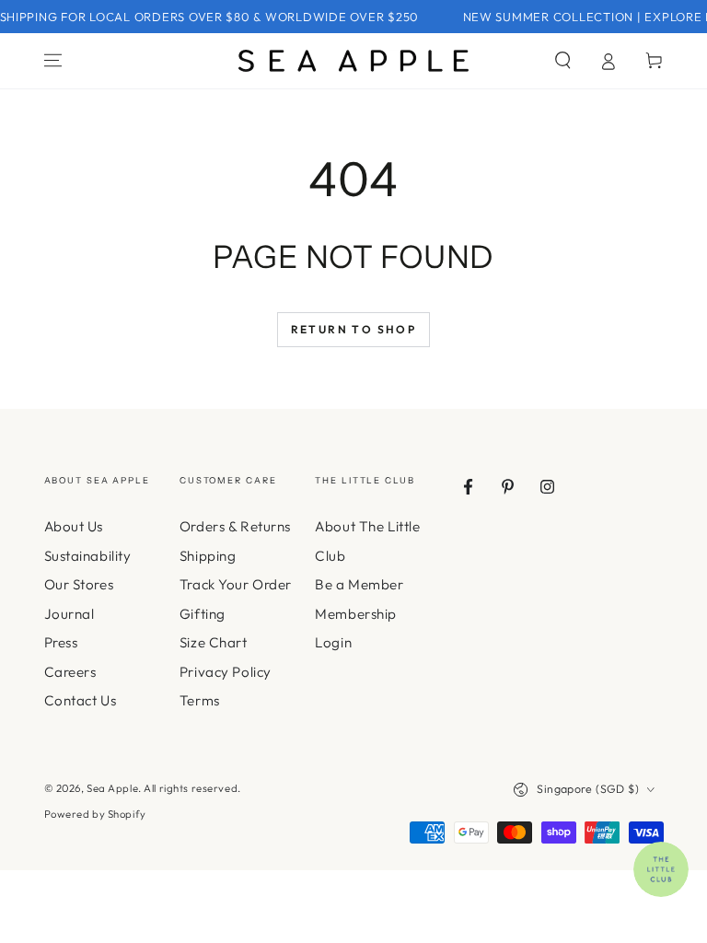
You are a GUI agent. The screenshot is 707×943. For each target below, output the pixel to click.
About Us (74, 526)
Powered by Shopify (95, 814)
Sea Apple (112, 788)
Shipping (208, 556)
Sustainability (88, 556)
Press (61, 642)
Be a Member (359, 584)
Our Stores (79, 584)
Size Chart (214, 642)
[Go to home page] (353, 61)
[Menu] (52, 60)
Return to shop (354, 329)
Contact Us (80, 700)
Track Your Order (236, 584)
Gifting (203, 614)
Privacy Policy (226, 672)
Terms (200, 700)
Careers (70, 672)
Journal (69, 614)
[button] (562, 60)
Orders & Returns (235, 526)
